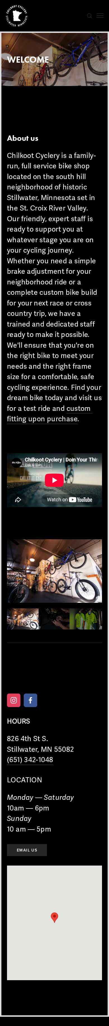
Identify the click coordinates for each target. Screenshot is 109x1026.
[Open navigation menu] (100, 16)
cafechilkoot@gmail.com (70, 675)
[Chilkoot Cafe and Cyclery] (13, 700)
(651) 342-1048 (30, 760)
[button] (23, 618)
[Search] (89, 16)
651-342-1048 (22, 675)
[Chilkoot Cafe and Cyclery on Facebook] (30, 700)
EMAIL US (27, 850)
